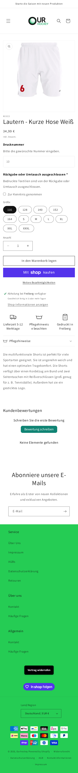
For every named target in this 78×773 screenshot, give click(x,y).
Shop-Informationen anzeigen (28, 304)
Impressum (16, 552)
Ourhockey (22, 751)
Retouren (14, 580)
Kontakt (13, 607)
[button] (8, 21)
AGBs (11, 562)
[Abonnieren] (64, 511)
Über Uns (14, 543)
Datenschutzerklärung (23, 571)
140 (40, 210)
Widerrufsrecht (62, 751)
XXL (9, 228)
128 (25, 210)
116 (9, 210)
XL (61, 219)
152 (55, 210)
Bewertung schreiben (39, 429)
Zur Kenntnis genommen (25, 194)
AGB (41, 757)
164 (9, 219)
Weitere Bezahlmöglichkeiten (39, 282)
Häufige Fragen (18, 616)
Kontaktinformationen (59, 757)
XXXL (26, 228)
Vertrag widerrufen (39, 670)
